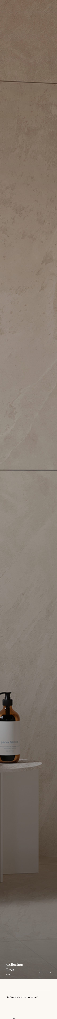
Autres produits (29, 16)
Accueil (28, 4)
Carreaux (29, 12)
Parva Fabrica (29, 24)
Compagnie (29, 8)
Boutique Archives (29, 20)
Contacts (29, 28)
